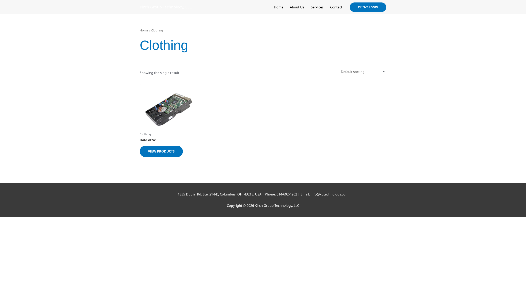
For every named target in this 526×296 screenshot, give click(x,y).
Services (317, 7)
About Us (297, 7)
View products (161, 151)
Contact (336, 7)
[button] (368, 7)
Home (278, 7)
